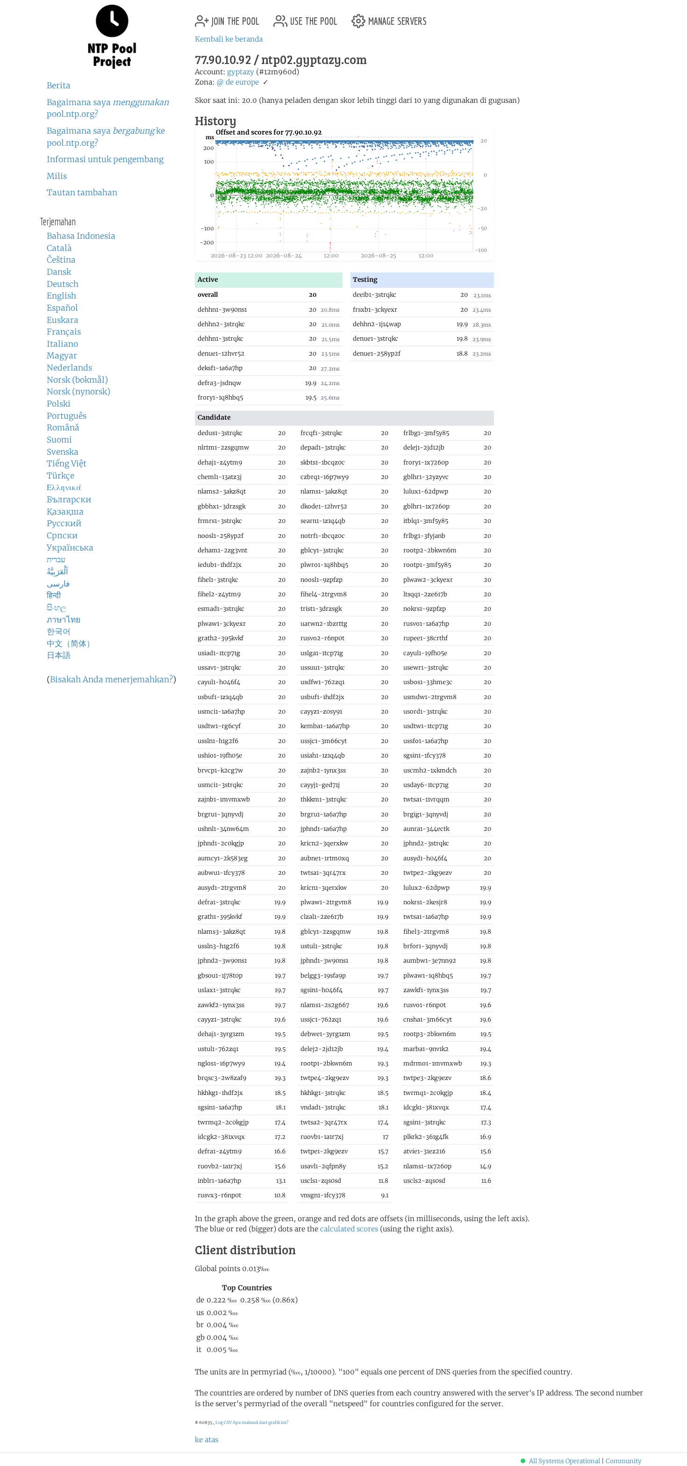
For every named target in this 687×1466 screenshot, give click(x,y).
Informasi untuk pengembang (105, 159)
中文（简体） (70, 643)
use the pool (312, 17)
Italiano (62, 344)
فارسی (58, 584)
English (61, 296)
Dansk (59, 272)
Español (62, 308)
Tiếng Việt (66, 463)
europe (247, 82)
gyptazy (240, 71)
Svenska (63, 452)
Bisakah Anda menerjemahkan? (111, 679)
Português (66, 416)
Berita (59, 85)
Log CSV (223, 1422)
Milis (57, 176)
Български (69, 499)
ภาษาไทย (63, 620)
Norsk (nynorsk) (78, 391)
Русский (64, 523)
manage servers (396, 17)
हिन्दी (54, 595)
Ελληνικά (64, 487)
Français (64, 332)
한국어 (59, 631)
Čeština (61, 260)
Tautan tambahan (82, 192)
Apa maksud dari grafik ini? (260, 1422)
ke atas (206, 1439)
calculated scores (349, 1228)
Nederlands (69, 368)
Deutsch (63, 284)
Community (624, 1461)
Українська (70, 548)
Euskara (63, 320)
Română (63, 427)
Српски (62, 535)
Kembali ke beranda (229, 39)
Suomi (59, 440)
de (230, 82)
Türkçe (60, 476)
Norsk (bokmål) (77, 380)
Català (59, 248)
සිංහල (56, 607)
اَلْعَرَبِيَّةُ (57, 571)
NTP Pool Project (112, 37)
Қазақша (65, 512)
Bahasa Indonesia (81, 236)
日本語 (59, 655)
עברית (56, 559)
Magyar (62, 355)
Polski (59, 404)
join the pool (234, 17)
